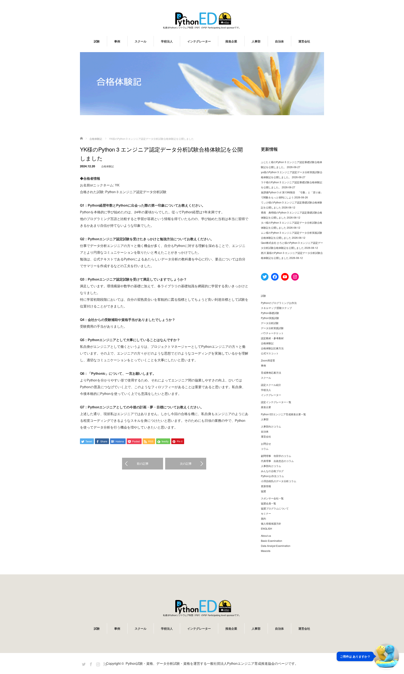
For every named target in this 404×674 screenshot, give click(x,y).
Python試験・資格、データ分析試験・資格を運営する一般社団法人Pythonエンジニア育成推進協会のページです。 (212, 663)
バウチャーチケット (272, 333)
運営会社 (304, 41)
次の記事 (186, 463)
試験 (97, 41)
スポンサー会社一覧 (272, 498)
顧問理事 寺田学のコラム (276, 456)
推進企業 (231, 41)
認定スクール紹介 (271, 384)
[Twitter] (83, 663)
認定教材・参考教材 (272, 338)
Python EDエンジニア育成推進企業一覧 (283, 414)
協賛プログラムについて (275, 508)
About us (266, 535)
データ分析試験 (270, 323)
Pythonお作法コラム (272, 476)
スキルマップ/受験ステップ (276, 308)
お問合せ (266, 443)
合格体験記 (107, 166)
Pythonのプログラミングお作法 (279, 303)
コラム (264, 448)
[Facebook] (90, 663)
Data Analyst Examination (275, 545)
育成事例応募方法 (271, 372)
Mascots (265, 551)
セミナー (266, 513)
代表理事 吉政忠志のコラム (277, 461)
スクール (140, 41)
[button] (368, 656)
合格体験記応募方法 (272, 348)
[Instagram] (97, 663)
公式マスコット (270, 353)
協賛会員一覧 (268, 503)
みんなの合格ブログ (272, 471)
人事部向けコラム (271, 426)
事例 (117, 41)
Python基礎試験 (270, 313)
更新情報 (266, 486)
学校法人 (167, 41)
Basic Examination (271, 540)
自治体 (279, 41)
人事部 (256, 41)
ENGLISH (266, 528)
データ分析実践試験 (272, 328)
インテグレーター (199, 41)
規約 (263, 518)
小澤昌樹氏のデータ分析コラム (278, 481)
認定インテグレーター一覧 (276, 402)
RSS (104, 663)
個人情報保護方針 (271, 523)
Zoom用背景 (268, 360)
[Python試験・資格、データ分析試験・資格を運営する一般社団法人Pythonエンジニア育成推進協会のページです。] (202, 20)
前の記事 (143, 463)
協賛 (263, 491)
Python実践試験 (270, 318)
